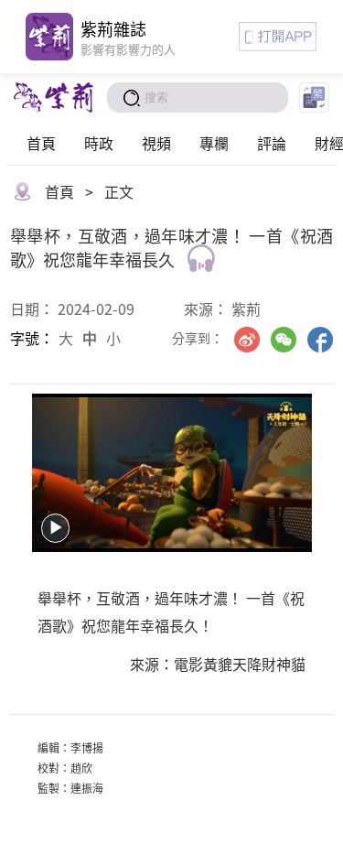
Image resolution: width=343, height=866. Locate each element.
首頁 (41, 143)
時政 (98, 143)
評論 (271, 143)
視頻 (156, 143)
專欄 (214, 143)
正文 (119, 191)
